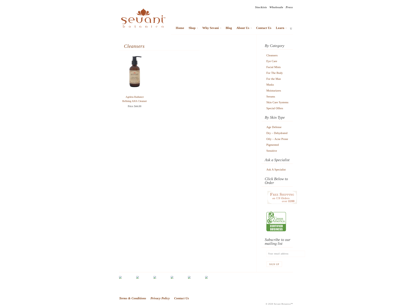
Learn (280, 28)
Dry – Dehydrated (276, 133)
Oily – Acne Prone (277, 139)
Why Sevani (210, 28)
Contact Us (263, 28)
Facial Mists (273, 67)
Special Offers (274, 108)
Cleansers (272, 55)
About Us (242, 28)
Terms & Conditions (132, 298)
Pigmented (272, 144)
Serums (270, 96)
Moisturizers (273, 90)
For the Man (273, 78)
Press (289, 7)
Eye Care (271, 61)
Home (180, 28)
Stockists (261, 7)
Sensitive (271, 150)
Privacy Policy (160, 298)
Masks (270, 84)
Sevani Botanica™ (283, 304)
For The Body (274, 72)
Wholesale (276, 7)
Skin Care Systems (277, 102)
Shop (192, 28)
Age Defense (273, 127)
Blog (229, 28)
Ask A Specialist (276, 169)
